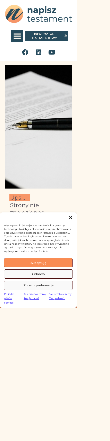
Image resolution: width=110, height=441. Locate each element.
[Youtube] (52, 52)
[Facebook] (25, 52)
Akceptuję (38, 263)
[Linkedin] (38, 52)
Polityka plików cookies (9, 298)
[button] (71, 217)
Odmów (38, 274)
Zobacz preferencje (38, 285)
